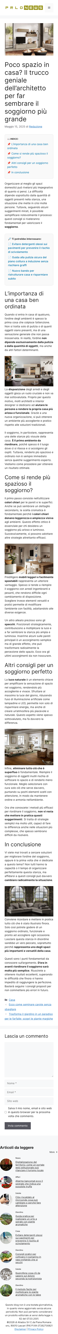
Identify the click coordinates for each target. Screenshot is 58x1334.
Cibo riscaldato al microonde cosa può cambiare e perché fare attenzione (28, 1201)
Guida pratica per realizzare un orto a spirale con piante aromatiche (26, 1220)
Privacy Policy (35, 1329)
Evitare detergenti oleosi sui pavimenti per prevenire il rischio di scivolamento (28, 1239)
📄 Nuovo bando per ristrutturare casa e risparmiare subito (28, 274)
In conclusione (20, 172)
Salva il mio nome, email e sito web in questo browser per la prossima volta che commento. (30, 1112)
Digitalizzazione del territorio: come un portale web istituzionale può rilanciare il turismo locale (29, 1166)
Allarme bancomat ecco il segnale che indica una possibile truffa (29, 1184)
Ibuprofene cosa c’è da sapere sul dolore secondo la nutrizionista (28, 1276)
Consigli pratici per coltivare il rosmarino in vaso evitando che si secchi (28, 1258)
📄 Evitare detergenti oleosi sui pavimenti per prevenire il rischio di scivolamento (29, 248)
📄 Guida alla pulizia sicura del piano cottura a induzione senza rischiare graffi (28, 261)
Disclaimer (20, 1329)
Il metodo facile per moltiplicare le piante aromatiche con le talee (28, 1292)
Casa (12, 999)
